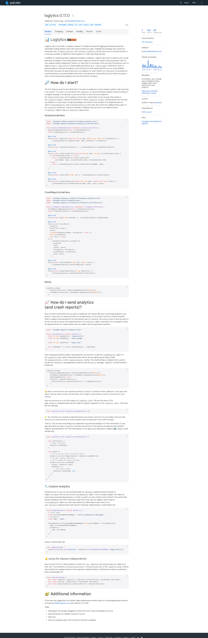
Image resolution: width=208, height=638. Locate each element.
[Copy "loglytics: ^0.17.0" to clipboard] (73, 16)
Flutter (52, 25)
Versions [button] (89, 31)
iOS (76, 25)
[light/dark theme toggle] (202, 2)
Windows (98, 25)
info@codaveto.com (62, 603)
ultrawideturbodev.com (76, 21)
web (91, 25)
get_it (150, 112)
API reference (147, 42)
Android (70, 25)
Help (194, 3)
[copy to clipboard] (127, 120)
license (158, 103)
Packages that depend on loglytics (152, 122)
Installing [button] (79, 31)
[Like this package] (126, 25)
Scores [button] (99, 31)
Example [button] (69, 31)
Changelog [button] (59, 31)
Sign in (186, 3)
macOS (86, 25)
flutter (144, 112)
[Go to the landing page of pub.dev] (13, 2)
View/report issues (149, 93)
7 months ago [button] (57, 21)
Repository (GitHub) (149, 91)
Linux (80, 25)
